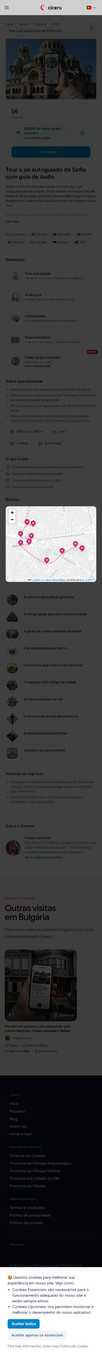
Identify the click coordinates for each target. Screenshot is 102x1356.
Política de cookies (74, 1346)
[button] (82, 548)
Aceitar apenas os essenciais (37, 1335)
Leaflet (35, 580)
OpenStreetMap (55, 580)
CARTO (90, 580)
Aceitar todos (23, 1323)
